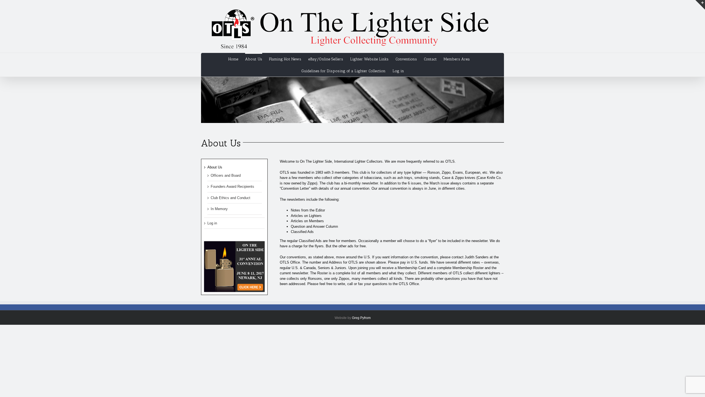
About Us (214, 167)
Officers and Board (226, 175)
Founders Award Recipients (232, 186)
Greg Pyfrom (361, 318)
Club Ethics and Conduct (230, 198)
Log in (398, 71)
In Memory (219, 209)
